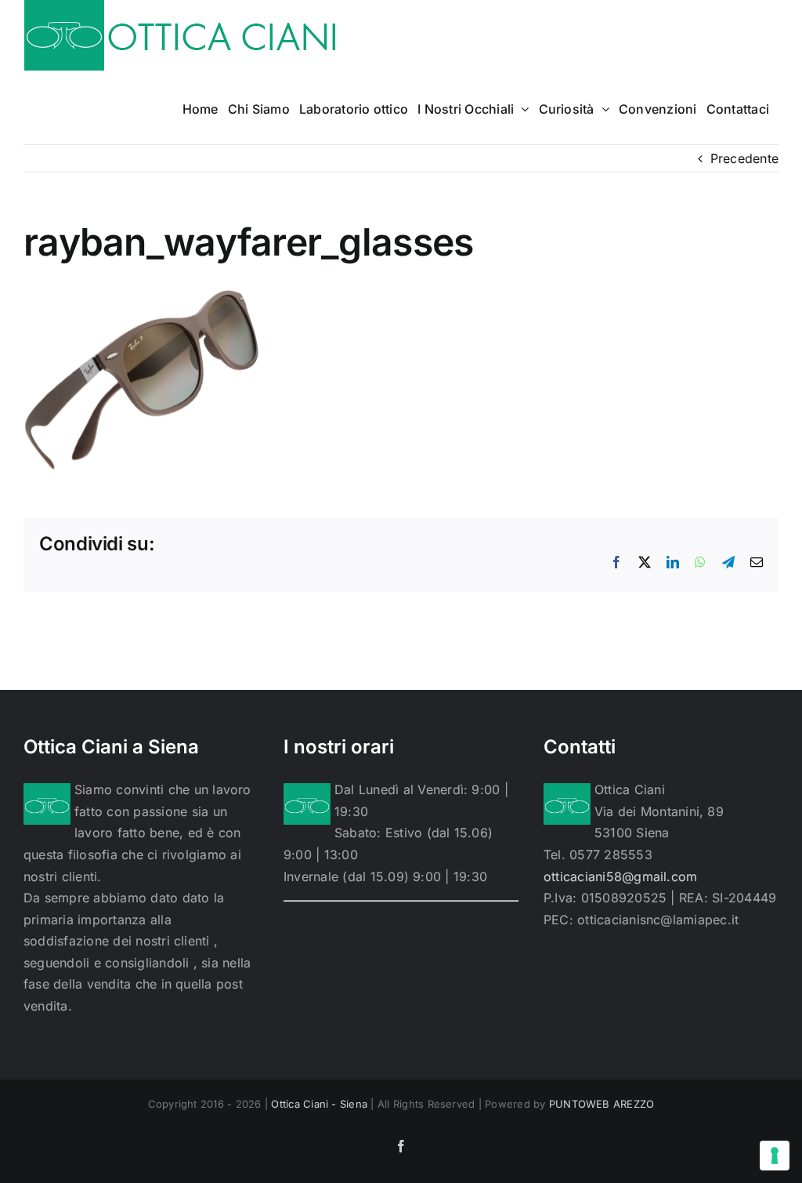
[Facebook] (616, 562)
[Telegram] (728, 562)
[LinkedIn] (673, 562)
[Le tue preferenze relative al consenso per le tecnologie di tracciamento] (774, 1155)
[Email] (756, 562)
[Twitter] (644, 562)
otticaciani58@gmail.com (621, 876)
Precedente (744, 158)
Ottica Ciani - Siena (319, 1104)
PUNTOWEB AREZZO (602, 1104)
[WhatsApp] (700, 562)
